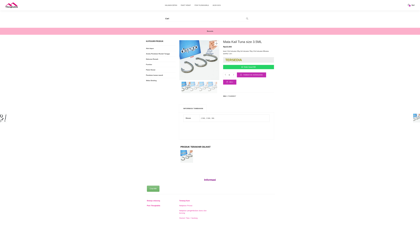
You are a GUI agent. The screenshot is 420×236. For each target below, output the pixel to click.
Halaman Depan (171, 5)
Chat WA (153, 189)
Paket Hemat (186, 5)
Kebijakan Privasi (185, 206)
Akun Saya (217, 5)
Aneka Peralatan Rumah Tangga (158, 54)
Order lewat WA (250, 67)
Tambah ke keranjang (253, 75)
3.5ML (208, 118)
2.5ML (203, 118)
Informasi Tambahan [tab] (193, 108)
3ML (212, 118)
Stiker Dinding (151, 80)
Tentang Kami (184, 201)
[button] (411, 5)
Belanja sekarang (153, 201)
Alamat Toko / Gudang (188, 218)
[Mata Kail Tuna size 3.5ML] (186, 156)
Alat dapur (150, 48)
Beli (231, 82)
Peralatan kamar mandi (154, 75)
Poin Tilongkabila (202, 5)
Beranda (210, 31)
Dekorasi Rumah (152, 59)
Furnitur (149, 64)
